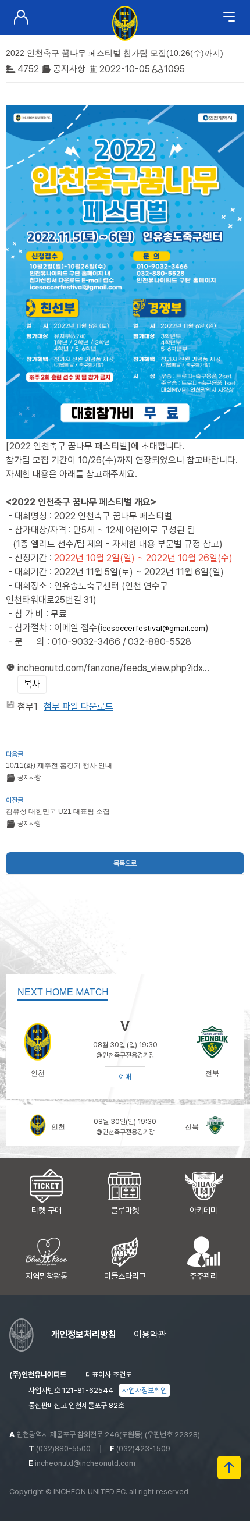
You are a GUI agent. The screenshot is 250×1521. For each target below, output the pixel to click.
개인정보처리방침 (83, 1334)
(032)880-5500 (63, 1448)
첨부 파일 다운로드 (78, 706)
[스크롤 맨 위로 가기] (229, 1467)
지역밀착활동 (46, 1276)
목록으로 (125, 863)
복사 (32, 684)
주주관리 (203, 1276)
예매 (125, 1077)
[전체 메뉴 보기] (229, 17)
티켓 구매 (46, 1210)
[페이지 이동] (21, 17)
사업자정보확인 (144, 1390)
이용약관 (150, 1334)
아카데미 (203, 1210)
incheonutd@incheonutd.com (85, 1463)
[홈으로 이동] (125, 22)
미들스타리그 (125, 1276)
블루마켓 (125, 1210)
